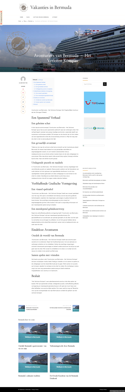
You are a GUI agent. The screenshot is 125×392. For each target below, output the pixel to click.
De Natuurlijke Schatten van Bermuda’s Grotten (93, 196)
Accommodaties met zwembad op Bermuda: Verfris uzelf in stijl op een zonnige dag (92, 175)
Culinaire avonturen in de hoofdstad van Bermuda (93, 206)
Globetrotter (23, 83)
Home (21, 17)
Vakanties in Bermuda (51, 7)
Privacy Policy (34, 389)
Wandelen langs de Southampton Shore (93, 183)
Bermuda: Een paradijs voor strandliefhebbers (90, 188)
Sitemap (54, 17)
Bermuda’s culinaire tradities (29, 376)
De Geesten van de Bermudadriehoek (93, 192)
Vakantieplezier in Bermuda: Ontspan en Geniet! (93, 201)
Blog (28, 17)
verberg (40, 79)
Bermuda (62, 50)
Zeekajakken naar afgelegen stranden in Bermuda (93, 217)
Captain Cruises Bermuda (41, 17)
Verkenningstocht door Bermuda (62, 346)
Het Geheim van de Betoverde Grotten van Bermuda (94, 211)
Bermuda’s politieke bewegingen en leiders (94, 180)
